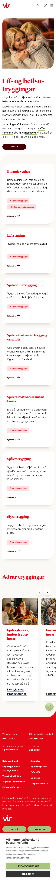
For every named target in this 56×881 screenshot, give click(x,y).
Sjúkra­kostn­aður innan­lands (26, 399)
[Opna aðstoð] (49, 706)
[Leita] (38, 5)
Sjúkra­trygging (19, 459)
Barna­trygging (18, 171)
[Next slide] (47, 591)
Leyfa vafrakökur (28, 866)
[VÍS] (6, 5)
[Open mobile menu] (52, 5)
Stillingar (28, 874)
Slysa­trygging (18, 516)
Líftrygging (16, 235)
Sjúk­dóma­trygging (22, 285)
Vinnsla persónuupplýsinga (17, 858)
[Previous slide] (39, 591)
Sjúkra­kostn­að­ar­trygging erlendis (27, 337)
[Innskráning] (45, 5)
